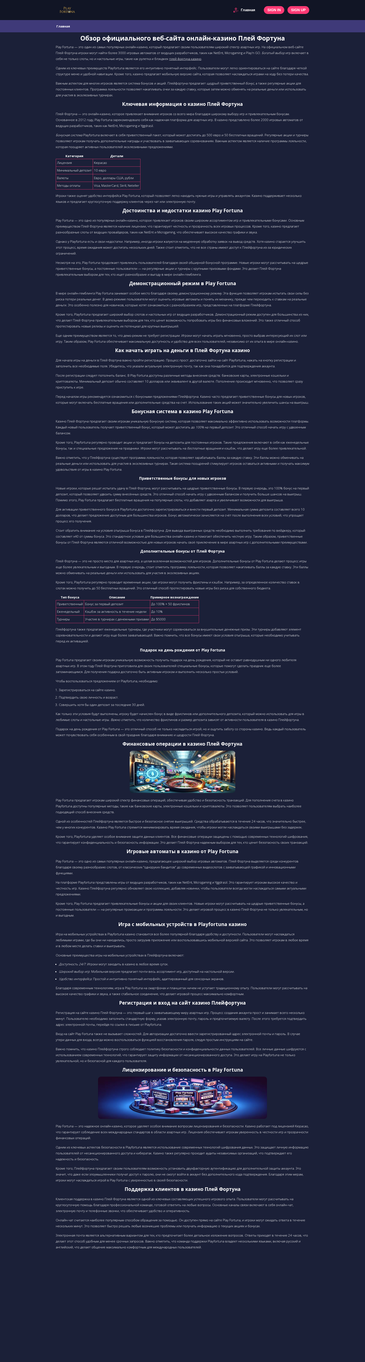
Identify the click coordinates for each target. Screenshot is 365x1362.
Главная (248, 10)
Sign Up (298, 10)
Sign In (274, 10)
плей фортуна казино (185, 59)
